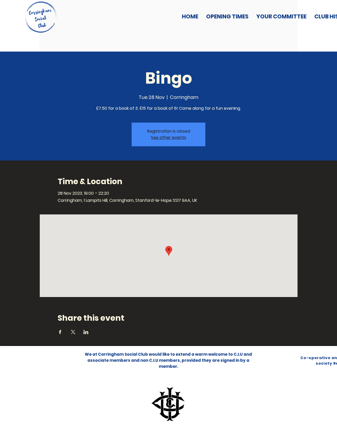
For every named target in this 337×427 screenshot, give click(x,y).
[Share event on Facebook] (60, 332)
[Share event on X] (73, 332)
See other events (168, 137)
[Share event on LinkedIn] (85, 332)
